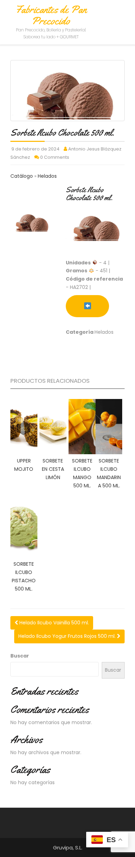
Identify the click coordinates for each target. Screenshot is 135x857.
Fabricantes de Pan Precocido (51, 15)
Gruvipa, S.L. (67, 847)
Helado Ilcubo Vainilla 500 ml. (53, 622)
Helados (47, 176)
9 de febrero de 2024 (35, 149)
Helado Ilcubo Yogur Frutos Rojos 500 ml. (67, 636)
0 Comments (54, 157)
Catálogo (22, 176)
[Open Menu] (123, 15)
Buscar (19, 655)
